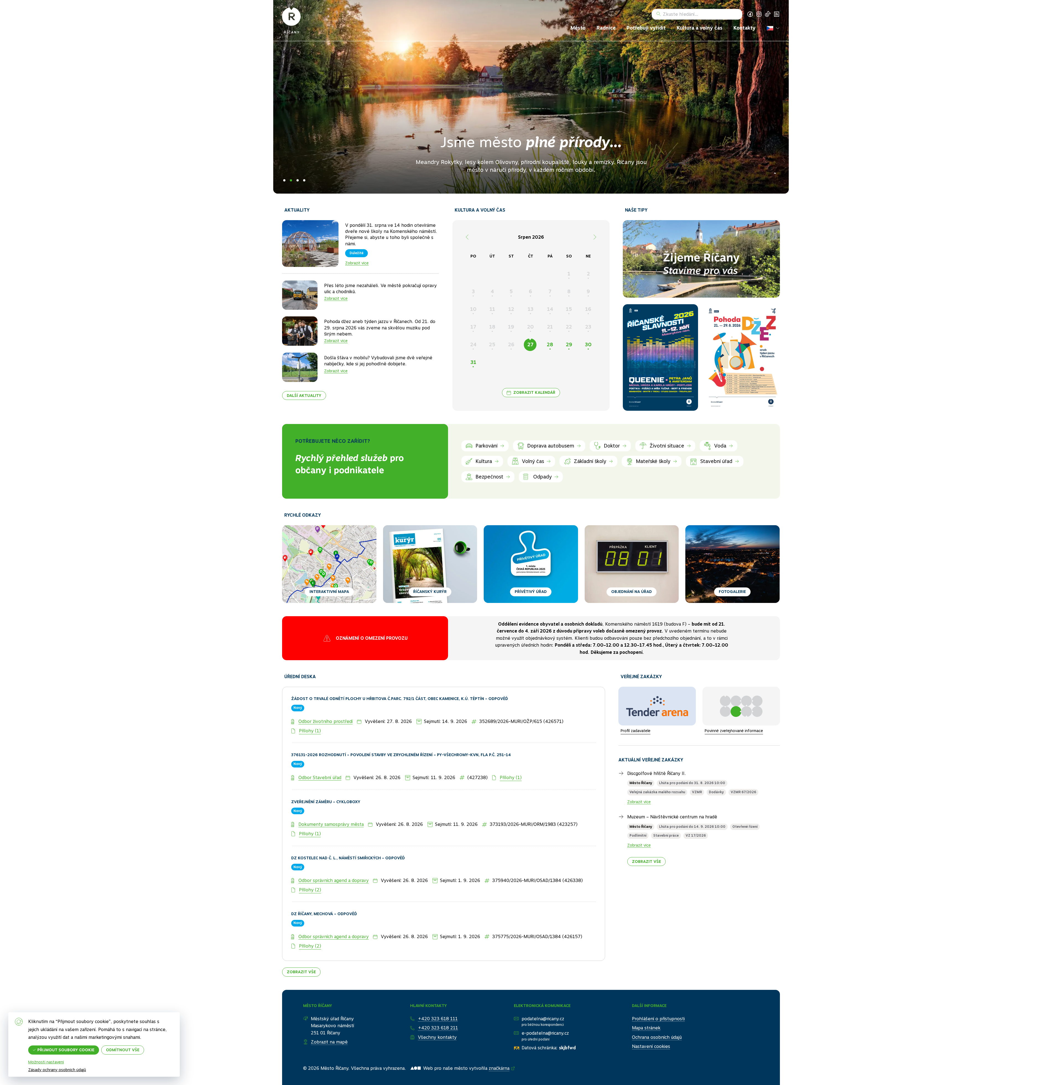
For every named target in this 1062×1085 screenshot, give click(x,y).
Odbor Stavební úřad (319, 756)
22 (569, 327)
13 (530, 309)
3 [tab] (297, 180)
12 (511, 309)
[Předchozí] (467, 237)
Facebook (750, 14)
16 (588, 309)
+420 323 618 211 (438, 1006)
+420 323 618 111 (438, 997)
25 (492, 344)
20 (530, 327)
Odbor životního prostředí (325, 700)
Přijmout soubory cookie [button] (65, 1050)
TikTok (767, 14)
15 (569, 309)
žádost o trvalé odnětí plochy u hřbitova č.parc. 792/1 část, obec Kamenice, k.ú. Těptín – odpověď (399, 677)
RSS (776, 14)
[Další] (595, 237)
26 (511, 344)
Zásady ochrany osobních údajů (57, 1070)
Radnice (606, 28)
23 (588, 327)
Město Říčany (640, 762)
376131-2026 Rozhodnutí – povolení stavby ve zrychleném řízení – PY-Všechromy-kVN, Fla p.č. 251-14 (401, 734)
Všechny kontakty (437, 1016)
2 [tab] (291, 180)
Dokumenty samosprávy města (331, 803)
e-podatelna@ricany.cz (545, 1011)
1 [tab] (284, 180)
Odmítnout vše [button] (122, 1050)
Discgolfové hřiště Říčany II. (656, 752)
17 (473, 327)
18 (492, 327)
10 (473, 309)
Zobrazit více (357, 263)
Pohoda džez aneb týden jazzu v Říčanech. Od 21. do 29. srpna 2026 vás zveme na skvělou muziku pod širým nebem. (379, 328)
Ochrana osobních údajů (657, 1016)
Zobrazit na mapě (329, 1020)
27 (530, 344)
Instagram (759, 14)
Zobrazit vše (301, 950)
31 (473, 362)
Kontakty (744, 28)
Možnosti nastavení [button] (46, 1062)
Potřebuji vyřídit (646, 28)
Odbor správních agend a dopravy (333, 859)
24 (473, 344)
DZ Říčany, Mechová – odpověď (324, 893)
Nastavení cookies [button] (651, 1025)
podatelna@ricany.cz (543, 997)
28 (550, 344)
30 (588, 344)
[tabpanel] (531, 97)
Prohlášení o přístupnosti (658, 997)
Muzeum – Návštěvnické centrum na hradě (672, 795)
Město (578, 28)
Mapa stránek (646, 1006)
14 (550, 309)
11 (492, 309)
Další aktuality (304, 395)
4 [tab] (304, 180)
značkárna (499, 1047)
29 (569, 344)
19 (511, 327)
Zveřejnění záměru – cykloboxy (325, 780)
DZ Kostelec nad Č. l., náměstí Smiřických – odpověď (348, 836)
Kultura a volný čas (699, 28)
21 (550, 327)
